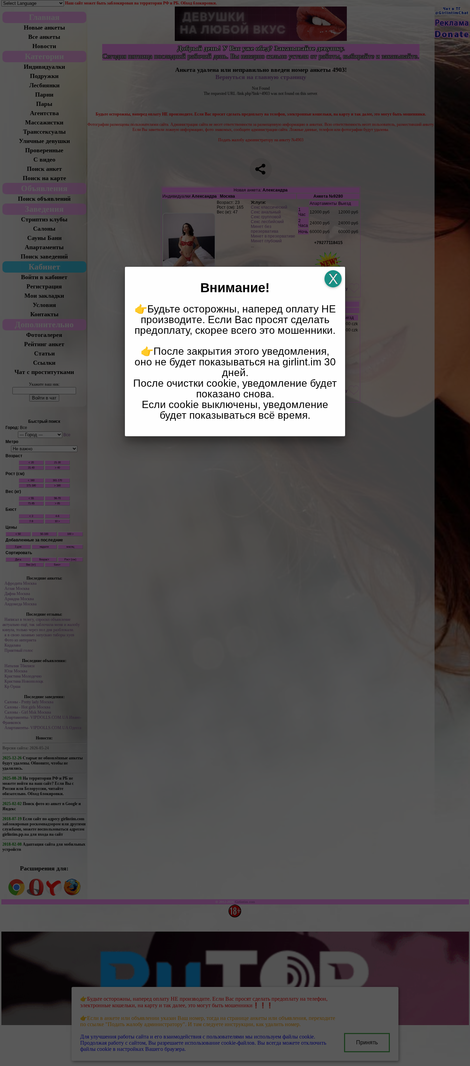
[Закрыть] (333, 278)
